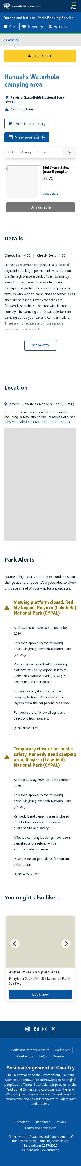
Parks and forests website (30, 1050)
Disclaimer (42, 1122)
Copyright (22, 1122)
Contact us (25, 1056)
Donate (58, 1056)
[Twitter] (53, 1030)
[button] (11, 26)
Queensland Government (40, 1150)
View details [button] (50, 193)
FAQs (43, 1056)
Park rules (62, 1050)
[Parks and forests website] (27, 1030)
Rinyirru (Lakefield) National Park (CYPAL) (37, 422)
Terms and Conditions (41, 1128)
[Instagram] (44, 1030)
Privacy (61, 1122)
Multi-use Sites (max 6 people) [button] (56, 169)
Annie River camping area (34, 972)
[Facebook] (36, 1030)
